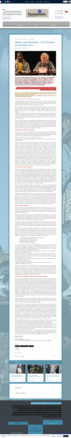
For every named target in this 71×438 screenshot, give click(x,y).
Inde (15, 413)
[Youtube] (10, 2)
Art (15, 407)
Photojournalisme (57, 411)
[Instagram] (3, 2)
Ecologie (31, 406)
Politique (34, 411)
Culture (33, 409)
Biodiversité (36, 413)
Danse (45, 406)
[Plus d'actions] (55, 39)
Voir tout (60, 362)
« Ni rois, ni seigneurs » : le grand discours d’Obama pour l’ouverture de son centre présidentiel (53, 376)
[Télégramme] (8, 2)
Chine (30, 411)
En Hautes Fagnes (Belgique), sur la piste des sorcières (35, 376)
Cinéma (49, 407)
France (20, 409)
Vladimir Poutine (38, 406)
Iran (39, 411)
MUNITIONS (17, 348)
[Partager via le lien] (20, 352)
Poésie (29, 407)
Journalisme (42, 413)
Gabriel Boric (46, 416)
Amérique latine (18, 411)
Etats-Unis (51, 406)
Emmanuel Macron (36, 407)
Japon (43, 409)
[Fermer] (69, 436)
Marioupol (44, 411)
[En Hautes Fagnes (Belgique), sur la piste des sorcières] (35, 369)
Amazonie (24, 411)
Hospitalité (31, 346)
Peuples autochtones (22, 407)
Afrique (53, 409)
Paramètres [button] (54, 436)
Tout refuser (59, 436)
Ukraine (14, 406)
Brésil (38, 409)
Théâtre (43, 407)
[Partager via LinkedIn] (18, 352)
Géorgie (53, 413)
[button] (18, 423)
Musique (48, 409)
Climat (29, 409)
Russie (19, 406)
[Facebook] (5, 2)
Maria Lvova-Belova (56, 407)
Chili (24, 409)
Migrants (17, 346)
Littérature (29, 413)
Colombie (25, 406)
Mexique (58, 409)
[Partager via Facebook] (15, 352)
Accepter (65, 436)
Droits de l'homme (21, 413)
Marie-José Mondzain (24, 346)
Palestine (58, 416)
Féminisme (53, 416)
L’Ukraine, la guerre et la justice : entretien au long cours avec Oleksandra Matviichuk (17, 376)
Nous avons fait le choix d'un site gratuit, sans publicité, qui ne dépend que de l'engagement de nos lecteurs (12, 13)
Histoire (50, 411)
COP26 (48, 413)
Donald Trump (57, 406)
